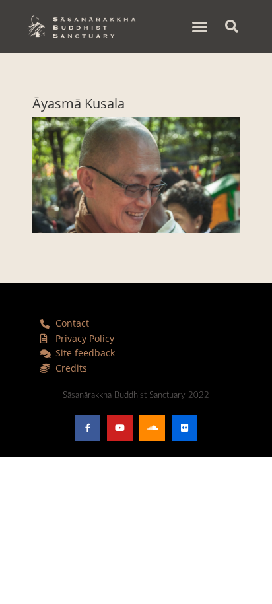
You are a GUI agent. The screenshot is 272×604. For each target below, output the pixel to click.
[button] (200, 26)
